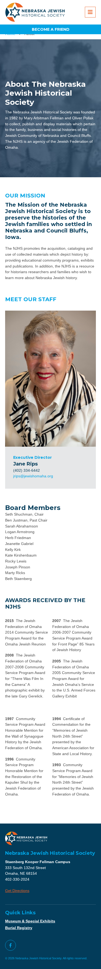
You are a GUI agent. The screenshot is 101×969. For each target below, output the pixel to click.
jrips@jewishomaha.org (33, 476)
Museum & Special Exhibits (30, 921)
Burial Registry (18, 928)
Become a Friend (50, 29)
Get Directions (17, 890)
